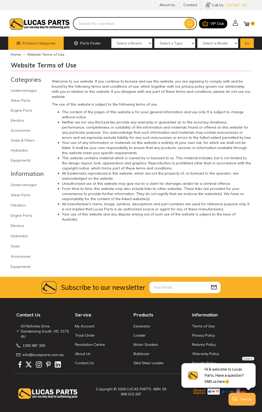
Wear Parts (20, 100)
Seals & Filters (23, 140)
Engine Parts (21, 110)
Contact (190, 5)
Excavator (142, 326)
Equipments (21, 160)
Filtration (18, 205)
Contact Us (84, 363)
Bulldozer (141, 353)
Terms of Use (203, 326)
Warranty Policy (205, 353)
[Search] (189, 23)
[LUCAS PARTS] (39, 23)
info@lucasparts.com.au (43, 354)
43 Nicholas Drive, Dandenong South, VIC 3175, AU (45, 331)
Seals (15, 246)
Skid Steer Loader (149, 363)
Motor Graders (146, 344)
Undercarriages (24, 90)
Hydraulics (19, 150)
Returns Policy (204, 344)
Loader (140, 335)
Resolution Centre (90, 344)
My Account (84, 326)
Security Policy (204, 363)
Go (247, 43)
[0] (247, 23)
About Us (167, 5)
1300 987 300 (34, 345)
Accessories (21, 130)
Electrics (17, 120)
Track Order (85, 335)
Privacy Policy (203, 335)
